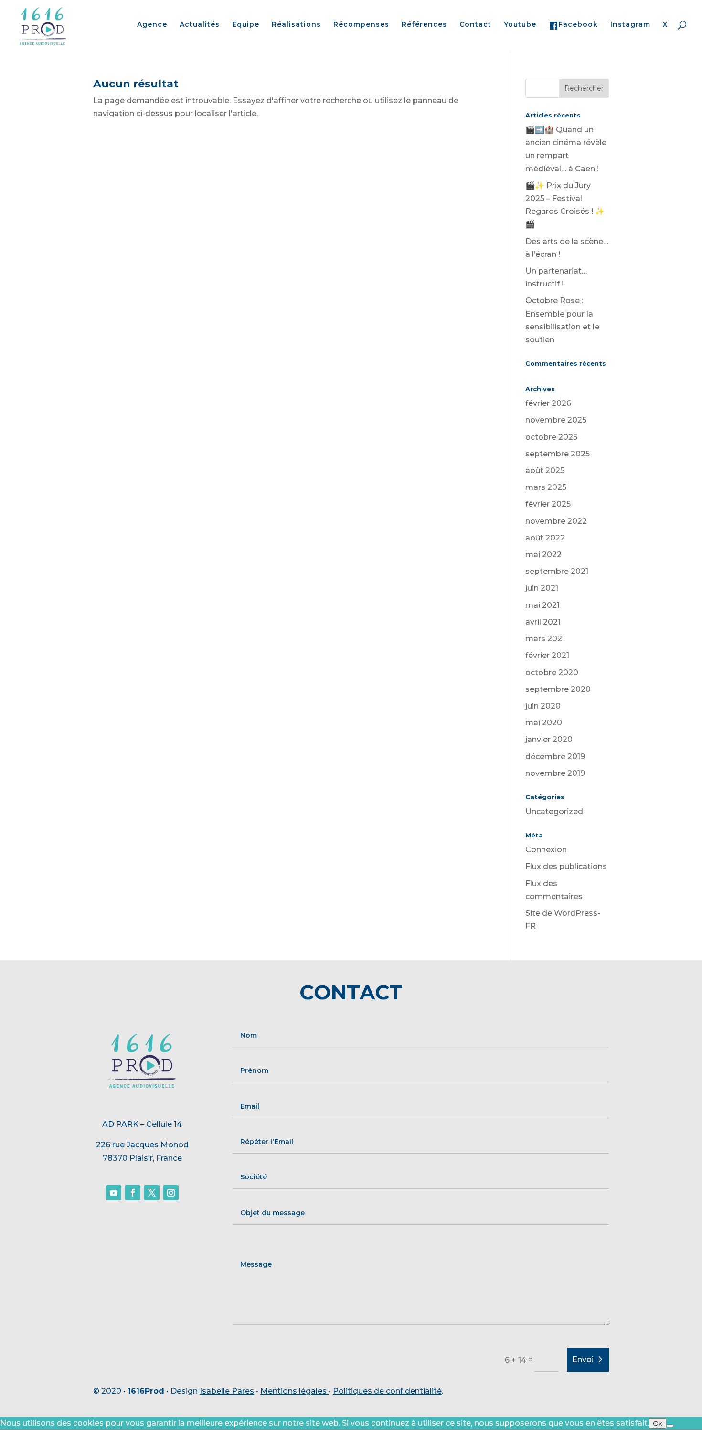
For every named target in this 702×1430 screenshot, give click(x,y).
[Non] (670, 1425)
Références (424, 25)
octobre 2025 (551, 437)
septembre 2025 (557, 453)
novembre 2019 (555, 773)
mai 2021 (542, 605)
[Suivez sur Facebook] (132, 1192)
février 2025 (548, 503)
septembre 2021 (556, 571)
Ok (657, 1423)
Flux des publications (566, 866)
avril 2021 (543, 621)
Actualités (200, 25)
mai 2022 (543, 554)
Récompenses (361, 25)
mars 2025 (545, 487)
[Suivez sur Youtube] (113, 1192)
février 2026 (548, 403)
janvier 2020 (549, 739)
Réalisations (296, 25)
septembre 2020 (558, 689)
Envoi (583, 1359)
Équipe (245, 25)
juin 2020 (543, 705)
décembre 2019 (555, 756)
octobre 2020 (551, 672)
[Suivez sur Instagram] (171, 1192)
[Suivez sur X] (152, 1192)
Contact (475, 25)
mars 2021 (545, 638)
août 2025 (544, 470)
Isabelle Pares (227, 1391)
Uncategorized (554, 811)
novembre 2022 (556, 521)
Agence (152, 25)
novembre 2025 (555, 419)
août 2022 (545, 537)
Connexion (546, 849)
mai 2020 (543, 722)
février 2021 (547, 655)
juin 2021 (541, 588)
